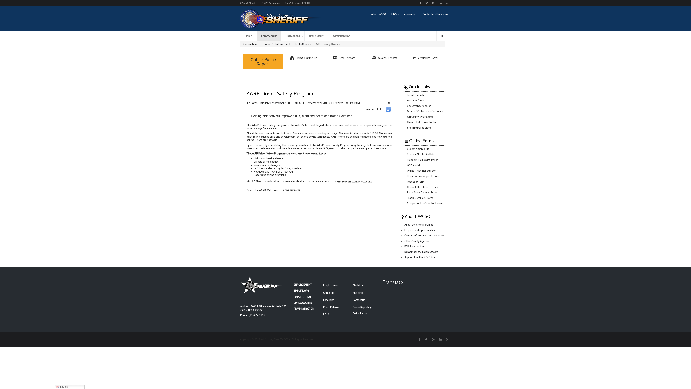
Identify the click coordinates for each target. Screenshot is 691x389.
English (63, 386)
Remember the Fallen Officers (421, 252)
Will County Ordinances (420, 116)
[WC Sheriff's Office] (291, 18)
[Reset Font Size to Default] (380, 109)
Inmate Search (415, 95)
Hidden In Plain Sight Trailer (422, 159)
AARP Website (292, 190)
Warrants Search (416, 100)
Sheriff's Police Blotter (419, 127)
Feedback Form (415, 181)
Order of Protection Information (425, 111)
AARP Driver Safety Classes (353, 181)
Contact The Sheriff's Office (423, 187)
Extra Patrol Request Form (422, 192)
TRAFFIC (296, 103)
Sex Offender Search (419, 105)
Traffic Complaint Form (420, 197)
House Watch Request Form (423, 176)
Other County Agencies (417, 241)
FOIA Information (414, 246)
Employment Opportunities (419, 230)
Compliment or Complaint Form (425, 203)
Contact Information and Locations (424, 235)
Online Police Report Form (421, 170)
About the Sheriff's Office (418, 224)
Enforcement (278, 103)
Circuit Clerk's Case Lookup (422, 122)
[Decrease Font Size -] (383, 109)
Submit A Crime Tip (418, 149)
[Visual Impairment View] (388, 109)
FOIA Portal (413, 165)
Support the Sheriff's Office (419, 257)
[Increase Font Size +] (377, 109)
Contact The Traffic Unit (420, 154)
